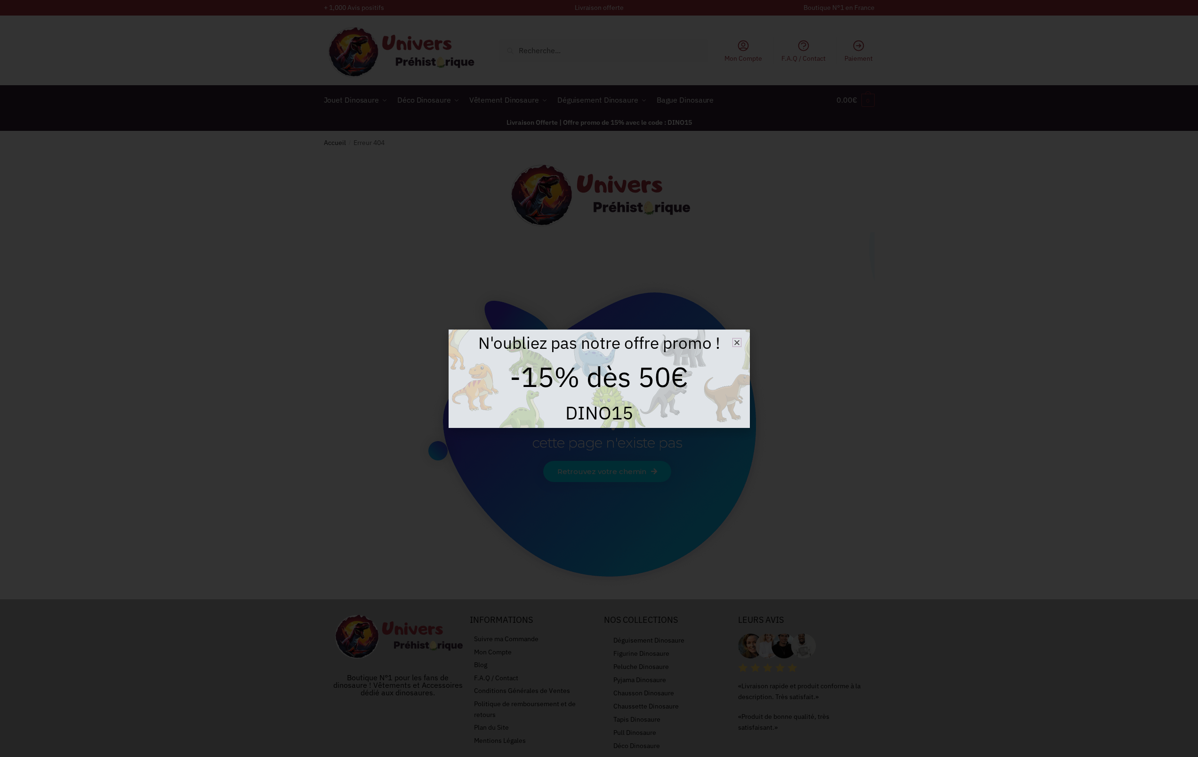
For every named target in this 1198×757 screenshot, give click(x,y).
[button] (736, 342)
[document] (599, 378)
